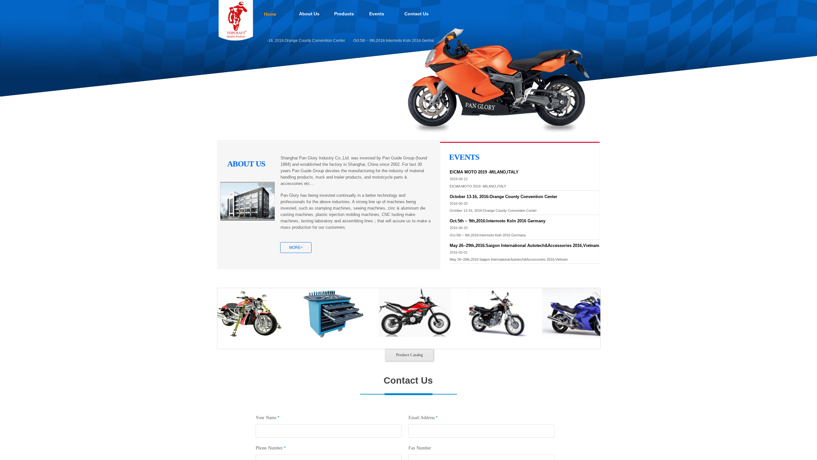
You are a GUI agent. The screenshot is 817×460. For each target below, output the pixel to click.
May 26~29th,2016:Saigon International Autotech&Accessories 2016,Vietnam (524, 245)
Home (270, 14)
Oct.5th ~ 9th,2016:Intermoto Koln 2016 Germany (385, 40)
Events (376, 13)
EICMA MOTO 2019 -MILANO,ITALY (484, 172)
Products (344, 13)
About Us (309, 13)
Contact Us (416, 13)
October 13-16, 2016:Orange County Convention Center (286, 40)
